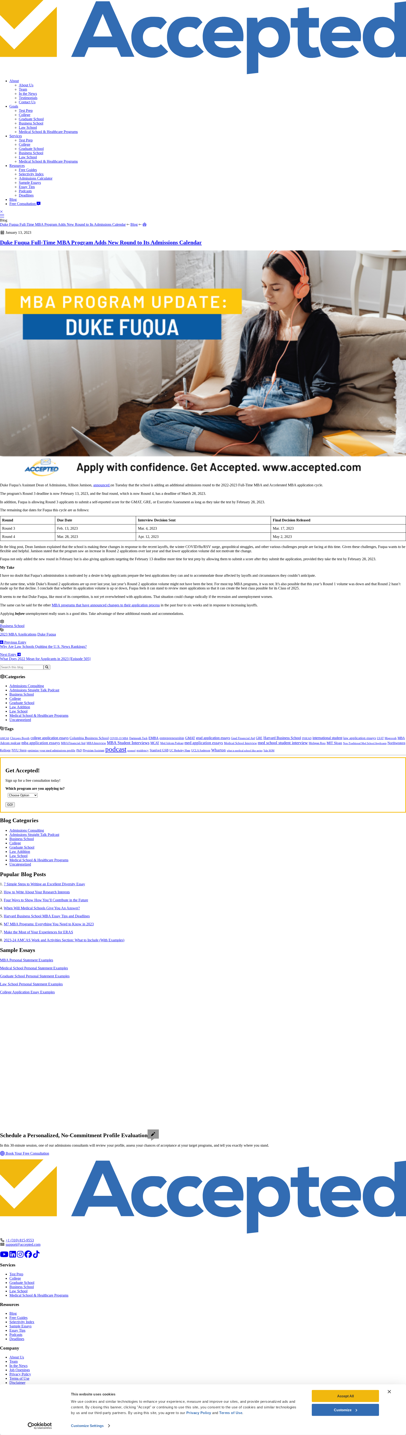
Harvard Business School (282, 738)
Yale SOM (268, 750)
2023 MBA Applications (18, 634)
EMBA (153, 738)
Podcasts (25, 191)
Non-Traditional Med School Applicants (364, 743)
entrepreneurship (172, 738)
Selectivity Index (31, 174)
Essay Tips (27, 187)
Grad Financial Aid (243, 738)
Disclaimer (17, 1383)
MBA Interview (96, 743)
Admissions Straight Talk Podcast (34, 690)
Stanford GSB (159, 750)
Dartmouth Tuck (138, 738)
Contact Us (27, 102)
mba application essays (40, 743)
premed (131, 750)
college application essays (50, 738)
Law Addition (19, 707)
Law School (28, 127)
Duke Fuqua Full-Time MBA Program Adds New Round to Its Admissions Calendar (63, 224)
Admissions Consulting (26, 686)
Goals (13, 106)
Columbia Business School (89, 738)
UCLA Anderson (200, 750)
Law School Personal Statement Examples (31, 984)
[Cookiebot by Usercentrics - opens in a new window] (39, 1425)
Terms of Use (19, 1378)
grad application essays (213, 738)
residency (143, 750)
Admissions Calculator (35, 178)
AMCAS (4, 738)
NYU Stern (19, 750)
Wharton (218, 750)
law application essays (359, 738)
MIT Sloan (334, 743)
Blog (13, 200)
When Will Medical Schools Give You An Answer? (42, 908)
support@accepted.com (23, 1244)
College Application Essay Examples (27, 992)
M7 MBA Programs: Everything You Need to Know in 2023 (49, 924)
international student (327, 738)
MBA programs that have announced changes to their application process (106, 605)
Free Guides (28, 170)
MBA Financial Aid (73, 743)
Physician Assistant (93, 750)
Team (23, 89)
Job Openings (19, 1370)
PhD (79, 750)
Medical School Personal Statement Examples (34, 968)
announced (101, 485)
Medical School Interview (240, 743)
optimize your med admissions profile (51, 750)
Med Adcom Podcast (171, 743)
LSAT (380, 738)
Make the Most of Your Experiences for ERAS (38, 932)
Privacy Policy (20, 1374)
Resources (17, 166)
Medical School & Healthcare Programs (48, 132)
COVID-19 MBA (119, 738)
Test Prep (26, 111)
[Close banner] (389, 1391)
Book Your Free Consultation (27, 1153)
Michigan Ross (317, 743)
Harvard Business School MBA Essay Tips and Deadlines (47, 916)
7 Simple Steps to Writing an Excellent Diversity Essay (44, 884)
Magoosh (391, 738)
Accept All (345, 1396)
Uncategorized (20, 720)
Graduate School (31, 119)
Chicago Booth (20, 738)
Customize (342, 1410)
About (14, 81)
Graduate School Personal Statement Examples (35, 976)
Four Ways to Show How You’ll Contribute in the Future (46, 900)
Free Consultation (23, 204)
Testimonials (28, 98)
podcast (115, 749)
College (24, 115)
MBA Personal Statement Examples (26, 960)
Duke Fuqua (46, 634)
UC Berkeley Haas (179, 750)
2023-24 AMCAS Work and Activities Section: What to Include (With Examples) (64, 940)
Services (15, 136)
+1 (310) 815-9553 (20, 1240)
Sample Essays (30, 183)
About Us (26, 85)
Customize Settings (87, 1426)
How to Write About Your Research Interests (37, 892)
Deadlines (26, 195)
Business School (31, 123)
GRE (259, 738)
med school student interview (283, 742)
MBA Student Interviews (128, 742)
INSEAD (307, 738)
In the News (28, 94)
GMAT (190, 738)
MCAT (154, 743)
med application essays (203, 743)
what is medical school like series (244, 750)
